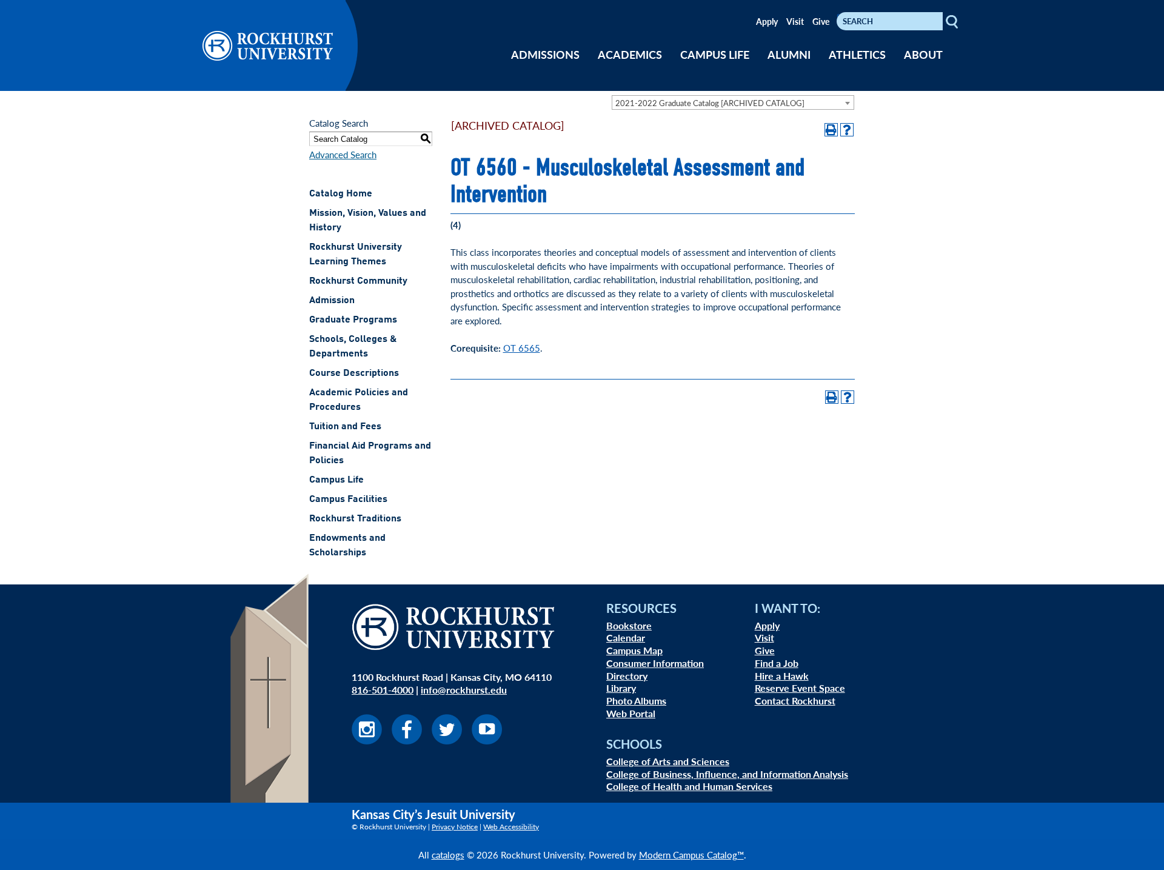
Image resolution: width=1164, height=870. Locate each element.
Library (621, 688)
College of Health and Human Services (689, 786)
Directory (626, 676)
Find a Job (776, 663)
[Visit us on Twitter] (447, 741)
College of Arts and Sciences (667, 761)
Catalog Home (340, 194)
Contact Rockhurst (795, 701)
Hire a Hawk (782, 676)
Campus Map (634, 650)
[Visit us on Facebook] (407, 741)
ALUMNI (789, 54)
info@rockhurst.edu (464, 690)
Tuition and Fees (345, 427)
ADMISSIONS (545, 54)
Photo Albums (636, 701)
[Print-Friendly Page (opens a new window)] (831, 129)
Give (820, 21)
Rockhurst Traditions (355, 519)
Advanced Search (342, 154)
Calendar (625, 637)
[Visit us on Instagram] (367, 741)
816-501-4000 (382, 690)
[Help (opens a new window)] (847, 129)
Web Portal (630, 713)
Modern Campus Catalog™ (691, 854)
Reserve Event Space (800, 688)
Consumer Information (655, 663)
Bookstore (629, 625)
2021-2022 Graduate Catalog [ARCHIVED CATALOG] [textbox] (709, 103)
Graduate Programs (353, 320)
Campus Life (336, 480)
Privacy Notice (455, 826)
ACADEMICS (630, 54)
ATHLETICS (857, 54)
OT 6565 (521, 347)
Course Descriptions (354, 373)
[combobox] (733, 102)
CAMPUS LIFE (714, 54)
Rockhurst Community (358, 281)
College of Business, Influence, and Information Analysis (727, 774)
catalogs (448, 854)
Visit (795, 21)
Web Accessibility (511, 826)
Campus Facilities (348, 499)
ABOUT (923, 54)
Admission (332, 301)
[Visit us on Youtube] (487, 741)
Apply (767, 21)
